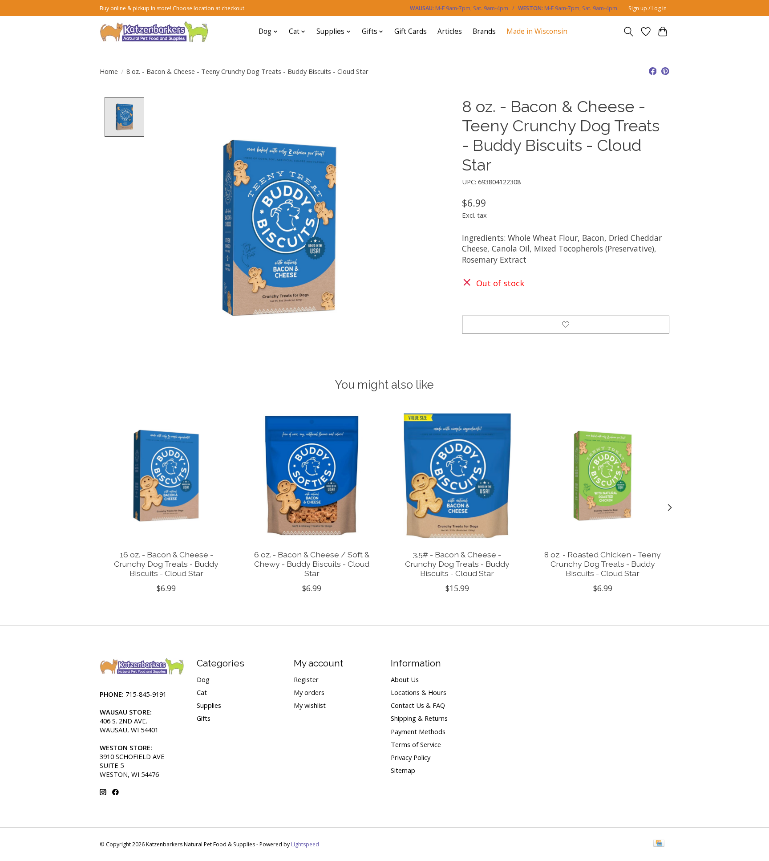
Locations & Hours (418, 692)
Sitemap (403, 770)
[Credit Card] (658, 844)
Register (306, 679)
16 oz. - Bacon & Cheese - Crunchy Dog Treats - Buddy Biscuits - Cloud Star (166, 564)
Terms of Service (416, 744)
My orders (309, 692)
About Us (405, 679)
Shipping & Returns (419, 718)
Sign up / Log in (647, 8)
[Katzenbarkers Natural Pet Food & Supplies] (154, 31)
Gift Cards (410, 31)
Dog (203, 679)
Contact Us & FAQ (418, 705)
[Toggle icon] (628, 32)
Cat (202, 692)
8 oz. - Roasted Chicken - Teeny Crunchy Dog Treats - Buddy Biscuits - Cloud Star (602, 564)
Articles (449, 31)
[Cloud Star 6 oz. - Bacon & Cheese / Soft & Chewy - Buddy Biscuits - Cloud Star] (311, 475)
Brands (484, 31)
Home (109, 71)
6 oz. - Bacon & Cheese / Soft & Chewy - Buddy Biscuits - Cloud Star (311, 564)
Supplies (209, 705)
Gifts (203, 718)
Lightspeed (305, 844)
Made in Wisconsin (536, 31)
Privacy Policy (410, 757)
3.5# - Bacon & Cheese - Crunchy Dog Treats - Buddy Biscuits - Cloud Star (457, 564)
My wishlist (310, 705)
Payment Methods (418, 731)
